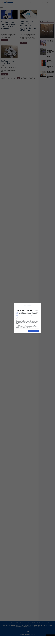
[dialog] (27, 318)
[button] (27, 318)
